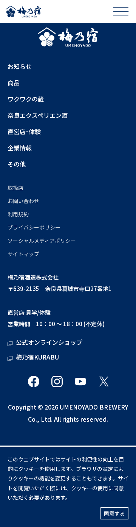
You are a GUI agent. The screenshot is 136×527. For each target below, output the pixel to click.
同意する (114, 513)
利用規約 (18, 214)
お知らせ (20, 66)
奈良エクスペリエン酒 (38, 115)
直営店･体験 (24, 131)
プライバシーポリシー (34, 227)
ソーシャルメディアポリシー (42, 240)
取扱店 (15, 187)
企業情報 (20, 148)
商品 (14, 82)
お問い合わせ (23, 201)
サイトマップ (23, 254)
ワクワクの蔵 (26, 99)
